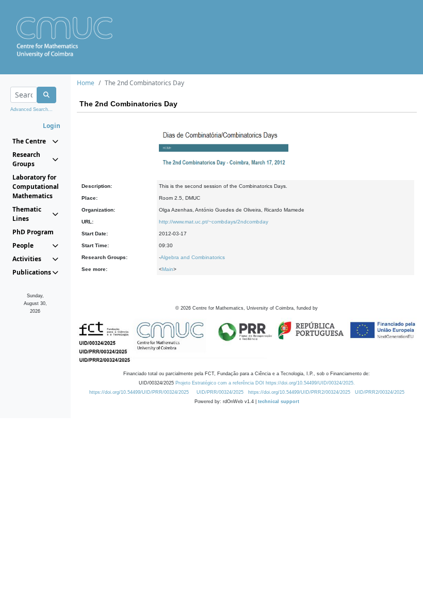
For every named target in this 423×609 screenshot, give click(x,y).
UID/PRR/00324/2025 (220, 392)
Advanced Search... (31, 109)
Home (85, 82)
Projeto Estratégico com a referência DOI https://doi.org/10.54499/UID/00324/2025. (265, 383)
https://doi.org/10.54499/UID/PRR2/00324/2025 (299, 392)
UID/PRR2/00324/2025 (379, 392)
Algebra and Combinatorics (192, 257)
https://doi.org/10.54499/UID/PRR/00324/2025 (139, 392)
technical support (278, 401)
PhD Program (33, 232)
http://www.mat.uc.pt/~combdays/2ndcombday (213, 222)
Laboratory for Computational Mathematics (35, 186)
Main (167, 269)
